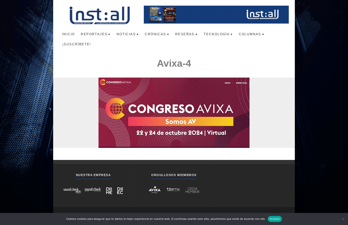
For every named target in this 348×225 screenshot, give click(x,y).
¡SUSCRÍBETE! (76, 44)
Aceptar (275, 218)
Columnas (250, 34)
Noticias (126, 34)
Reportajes (94, 34)
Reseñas (185, 34)
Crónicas (155, 34)
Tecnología (217, 34)
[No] (343, 219)
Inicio (68, 34)
